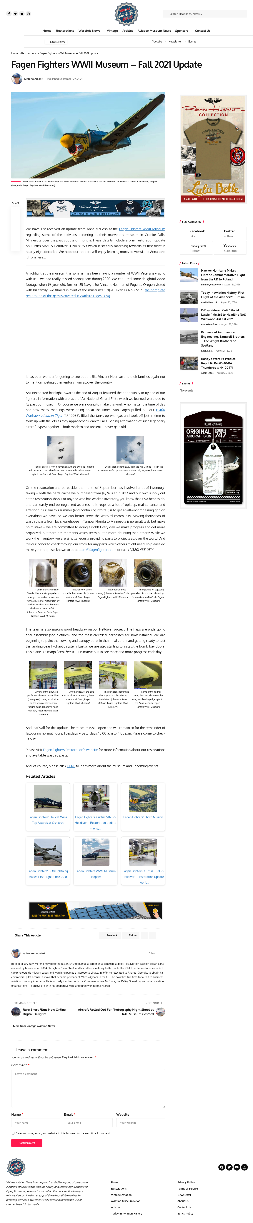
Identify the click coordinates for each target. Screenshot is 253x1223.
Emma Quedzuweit (211, 284)
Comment (20, 1065)
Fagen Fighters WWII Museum (142, 229)
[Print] (15, 238)
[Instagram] (28, 13)
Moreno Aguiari (33, 78)
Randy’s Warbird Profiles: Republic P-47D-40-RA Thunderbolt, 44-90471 (218, 363)
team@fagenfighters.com (97, 550)
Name (17, 1114)
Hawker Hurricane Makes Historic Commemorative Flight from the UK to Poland (223, 275)
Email (70, 1114)
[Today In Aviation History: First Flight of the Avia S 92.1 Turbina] (189, 297)
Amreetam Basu (209, 324)
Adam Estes (207, 373)
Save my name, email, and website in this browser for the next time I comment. (63, 1133)
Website (122, 1114)
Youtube (157, 41)
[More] (15, 246)
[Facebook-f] (9, 13)
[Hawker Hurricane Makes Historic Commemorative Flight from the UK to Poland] (189, 275)
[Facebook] (159, 953)
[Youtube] (22, 13)
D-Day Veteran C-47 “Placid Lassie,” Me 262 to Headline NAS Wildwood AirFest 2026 (223, 314)
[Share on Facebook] (15, 211)
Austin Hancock (209, 302)
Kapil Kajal (206, 350)
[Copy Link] (15, 229)
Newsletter (175, 41)
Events (192, 41)
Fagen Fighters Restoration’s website (70, 750)
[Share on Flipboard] (144, 935)
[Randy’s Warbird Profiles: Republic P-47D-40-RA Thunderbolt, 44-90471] (189, 363)
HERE (71, 766)
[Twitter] (15, 13)
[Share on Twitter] (15, 220)
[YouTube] (163, 953)
